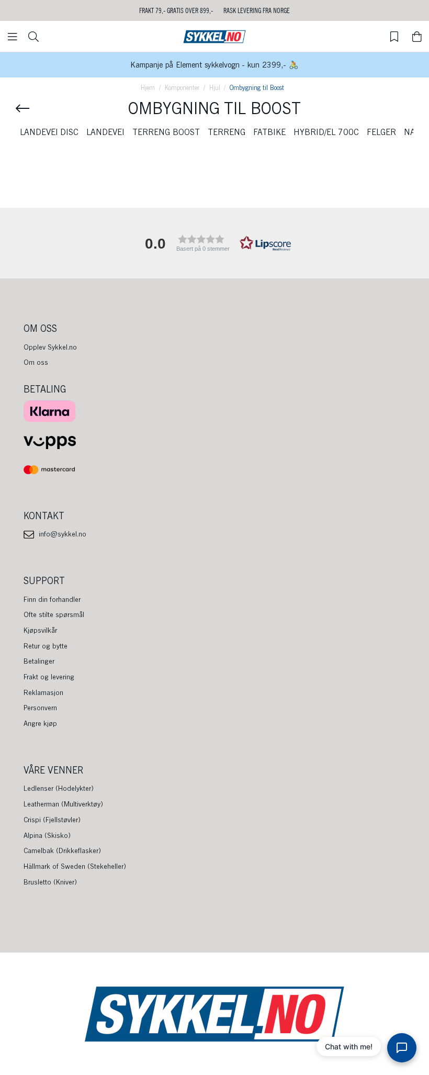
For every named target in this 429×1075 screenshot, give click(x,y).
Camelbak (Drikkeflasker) (62, 850)
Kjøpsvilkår (40, 630)
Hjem (148, 88)
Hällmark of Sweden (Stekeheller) (75, 866)
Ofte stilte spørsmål (54, 614)
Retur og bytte (45, 646)
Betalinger (39, 661)
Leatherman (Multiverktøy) (63, 804)
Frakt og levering (49, 677)
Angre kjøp (40, 723)
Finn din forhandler (52, 599)
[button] (214, 243)
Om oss (36, 362)
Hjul (214, 88)
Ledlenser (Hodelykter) (59, 788)
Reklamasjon (43, 692)
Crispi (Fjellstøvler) (52, 819)
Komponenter (182, 88)
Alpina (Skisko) (47, 835)
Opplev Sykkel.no (50, 347)
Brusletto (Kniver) (50, 882)
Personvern (40, 707)
